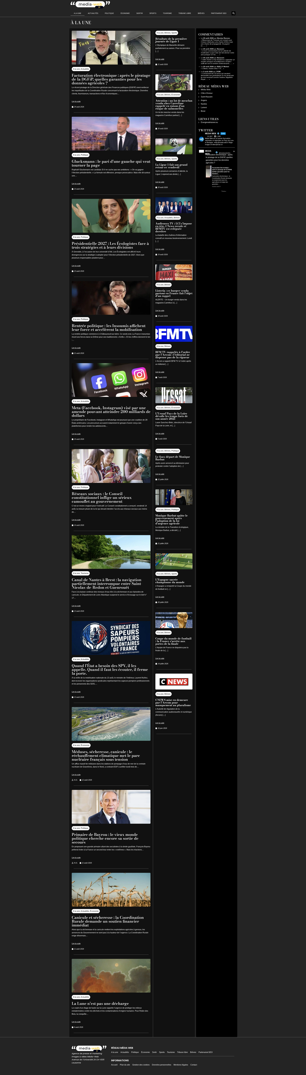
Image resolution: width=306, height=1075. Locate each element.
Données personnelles (161, 1065)
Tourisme (167, 13)
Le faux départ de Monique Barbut (172, 458)
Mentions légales (181, 1065)
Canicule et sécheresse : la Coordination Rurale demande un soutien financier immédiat (108, 921)
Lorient (204, 107)
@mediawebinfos (224, 153)
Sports (152, 13)
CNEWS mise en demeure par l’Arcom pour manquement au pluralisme (173, 702)
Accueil (114, 1065)
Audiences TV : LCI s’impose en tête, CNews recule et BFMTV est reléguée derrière (173, 227)
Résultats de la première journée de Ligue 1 (171, 40)
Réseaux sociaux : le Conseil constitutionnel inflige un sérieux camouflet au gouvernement (102, 497)
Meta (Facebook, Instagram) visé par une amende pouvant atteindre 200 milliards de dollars (111, 411)
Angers (204, 100)
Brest (203, 111)
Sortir (139, 13)
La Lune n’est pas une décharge (100, 1003)
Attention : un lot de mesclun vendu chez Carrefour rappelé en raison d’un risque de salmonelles (173, 105)
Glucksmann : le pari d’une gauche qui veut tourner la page (111, 163)
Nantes (204, 104)
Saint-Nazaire (207, 97)
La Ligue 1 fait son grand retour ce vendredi (171, 166)
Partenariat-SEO (218, 13)
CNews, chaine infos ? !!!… (212, 68)
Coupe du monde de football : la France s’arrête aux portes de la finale (173, 641)
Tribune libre (184, 13)
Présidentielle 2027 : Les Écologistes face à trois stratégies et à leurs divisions (110, 245)
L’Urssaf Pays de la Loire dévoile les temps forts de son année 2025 (171, 416)
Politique (109, 13)
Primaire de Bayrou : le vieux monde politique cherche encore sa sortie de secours (105, 838)
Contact (193, 1065)
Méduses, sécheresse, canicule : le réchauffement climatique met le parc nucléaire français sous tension (106, 755)
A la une (77, 13)
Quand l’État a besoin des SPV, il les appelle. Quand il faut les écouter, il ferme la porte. (110, 669)
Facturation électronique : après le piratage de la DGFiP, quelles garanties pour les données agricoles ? (111, 79)
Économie (125, 13)
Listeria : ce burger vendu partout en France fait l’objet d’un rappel (173, 293)
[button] (233, 13)
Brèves (201, 13)
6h (234, 151)
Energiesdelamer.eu (209, 122)
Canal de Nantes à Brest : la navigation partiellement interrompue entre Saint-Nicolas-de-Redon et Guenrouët (107, 583)
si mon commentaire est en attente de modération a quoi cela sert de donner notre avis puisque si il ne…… (217, 53)
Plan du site (125, 1065)
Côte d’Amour (207, 93)
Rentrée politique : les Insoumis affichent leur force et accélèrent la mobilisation (108, 327)
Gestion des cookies (141, 1065)
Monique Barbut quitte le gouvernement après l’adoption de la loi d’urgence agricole (171, 519)
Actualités (93, 13)
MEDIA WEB (208, 152)
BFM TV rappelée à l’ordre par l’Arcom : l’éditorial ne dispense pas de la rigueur (172, 354)
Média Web (205, 90)
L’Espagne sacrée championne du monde (170, 581)
